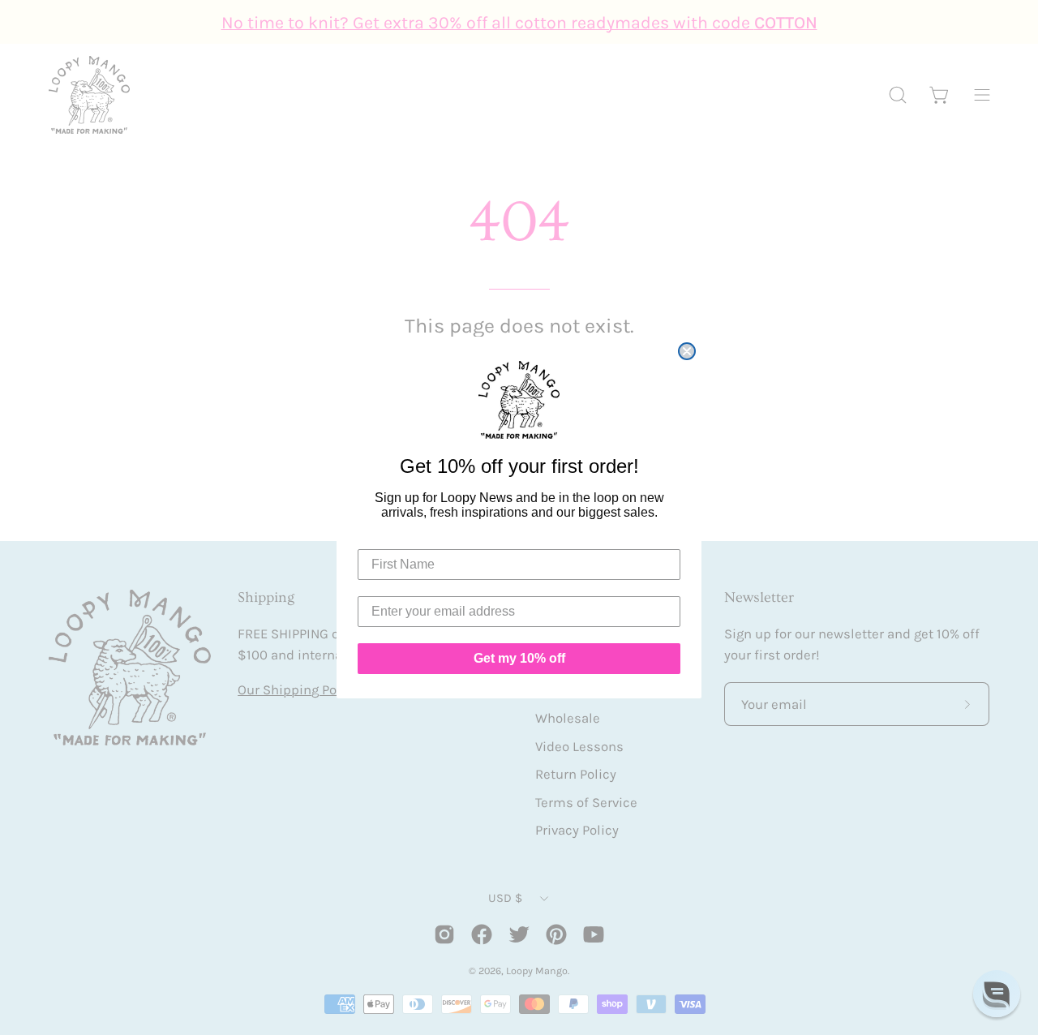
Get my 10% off (519, 658)
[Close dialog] (687, 351)
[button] (996, 993)
